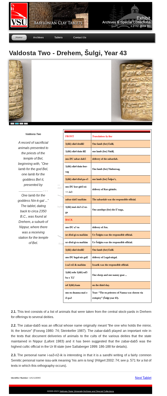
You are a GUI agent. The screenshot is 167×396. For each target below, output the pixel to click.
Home (19, 37)
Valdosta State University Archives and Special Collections (86, 391)
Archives (38, 37)
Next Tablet (143, 378)
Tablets (58, 37)
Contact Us (79, 37)
